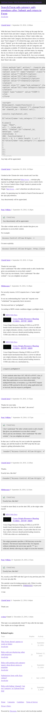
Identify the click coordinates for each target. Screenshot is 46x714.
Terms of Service (32, 702)
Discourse (13, 711)
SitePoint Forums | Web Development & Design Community (21, 2)
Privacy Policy (6, 706)
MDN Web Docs (11, 315)
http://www (10, 189)
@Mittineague (28, 585)
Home (3, 702)
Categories (11, 702)
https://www (25, 179)
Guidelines (20, 702)
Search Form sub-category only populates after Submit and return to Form (21, 10)
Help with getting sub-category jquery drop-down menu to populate (13, 665)
